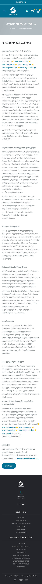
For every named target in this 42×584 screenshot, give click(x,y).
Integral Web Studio (31, 576)
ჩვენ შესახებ (21, 520)
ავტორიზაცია (21, 529)
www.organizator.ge (28, 67)
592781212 (22, 2)
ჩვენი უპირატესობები (21, 555)
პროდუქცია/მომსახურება (21, 523)
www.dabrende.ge (21, 61)
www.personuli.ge (24, 64)
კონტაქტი (9, 466)
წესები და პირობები (21, 564)
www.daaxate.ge (8, 64)
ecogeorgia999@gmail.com (28, 458)
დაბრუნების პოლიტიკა (21, 558)
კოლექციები (21, 552)
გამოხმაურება (21, 549)
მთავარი (13, 28)
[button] (27, 11)
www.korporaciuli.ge (9, 67)
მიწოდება (21, 567)
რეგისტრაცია (21, 532)
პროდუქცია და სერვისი (21, 546)
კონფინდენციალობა (21, 561)
